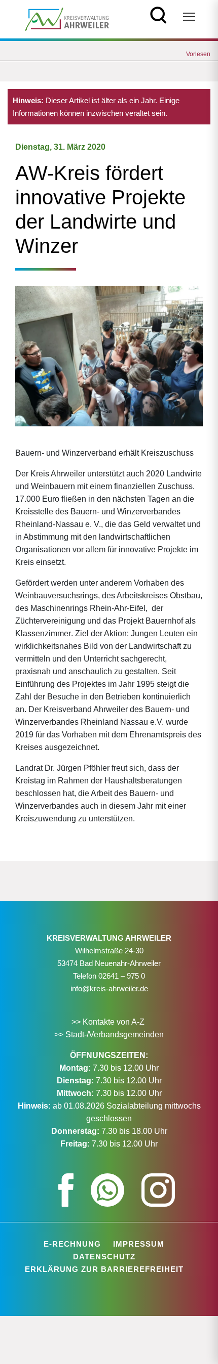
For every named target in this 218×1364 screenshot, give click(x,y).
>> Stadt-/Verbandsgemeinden (109, 1034)
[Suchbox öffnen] (158, 14)
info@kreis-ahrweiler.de (109, 988)
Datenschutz (104, 1256)
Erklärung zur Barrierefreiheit (104, 1269)
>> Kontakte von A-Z (109, 1022)
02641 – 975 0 (121, 976)
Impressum (138, 1244)
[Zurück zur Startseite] (67, 18)
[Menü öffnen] (189, 17)
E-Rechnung (72, 1244)
